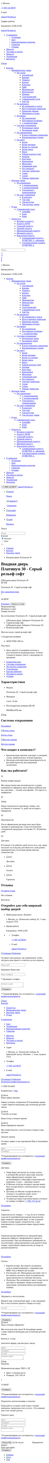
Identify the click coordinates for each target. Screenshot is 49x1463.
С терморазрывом (30, 185)
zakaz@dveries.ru (8, 17)
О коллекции (12, 669)
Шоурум (10, 49)
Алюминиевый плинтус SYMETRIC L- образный (33, 239)
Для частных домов (30, 204)
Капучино (26, 159)
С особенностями (30, 123)
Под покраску (28, 168)
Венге (24, 152)
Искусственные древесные (34, 109)
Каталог (9, 68)
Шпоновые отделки (31, 113)
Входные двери (18, 180)
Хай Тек (25, 101)
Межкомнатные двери (21, 70)
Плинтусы (16, 219)
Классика (26, 85)
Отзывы (15, 47)
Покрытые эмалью (30, 111)
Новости (10, 54)
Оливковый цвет (29, 166)
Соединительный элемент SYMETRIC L (33, 244)
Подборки (21, 116)
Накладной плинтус (26, 235)
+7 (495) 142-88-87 (9, 487)
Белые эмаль (27, 149)
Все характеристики (10, 592)
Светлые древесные (31, 171)
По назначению (29, 118)
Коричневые (27, 161)
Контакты (10, 59)
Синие (25, 176)
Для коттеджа (28, 202)
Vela (16, 1091)
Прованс (26, 94)
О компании (11, 35)
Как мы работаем (14, 671)
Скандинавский (29, 97)
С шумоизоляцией (30, 188)
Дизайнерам (11, 56)
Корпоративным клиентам (23, 42)
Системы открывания (26, 125)
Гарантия (15, 44)
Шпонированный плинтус (28, 231)
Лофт (24, 87)
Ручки (14, 207)
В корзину (5, 604)
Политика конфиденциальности (15, 1082)
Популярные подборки (32, 120)
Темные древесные (30, 178)
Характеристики (13, 662)
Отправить (6, 989)
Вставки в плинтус (25, 221)
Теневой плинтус (24, 228)
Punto (24, 216)
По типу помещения (26, 195)
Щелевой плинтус (25, 233)
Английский (27, 75)
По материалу (23, 104)
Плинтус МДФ (23, 223)
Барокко (25, 77)
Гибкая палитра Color (31, 154)
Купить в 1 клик (18, 604)
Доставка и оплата (14, 52)
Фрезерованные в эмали (33, 137)
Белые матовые (29, 144)
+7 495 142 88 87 (8, 8)
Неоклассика (27, 92)
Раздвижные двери (30, 128)
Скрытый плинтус (25, 226)
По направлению (24, 132)
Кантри (25, 82)
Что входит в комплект (16, 667)
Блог (13, 40)
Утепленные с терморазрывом (29, 191)
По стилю (21, 73)
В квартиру (27, 197)
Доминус (26, 80)
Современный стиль (31, 99)
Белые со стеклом (30, 147)
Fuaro (24, 214)
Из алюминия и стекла (32, 106)
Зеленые (25, 156)
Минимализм (28, 89)
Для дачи (26, 200)
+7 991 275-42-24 (32, 1201)
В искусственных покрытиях (35, 135)
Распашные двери (30, 130)
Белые (24, 142)
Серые (25, 173)
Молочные (26, 164)
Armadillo (26, 212)
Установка (16, 37)
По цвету (21, 140)
